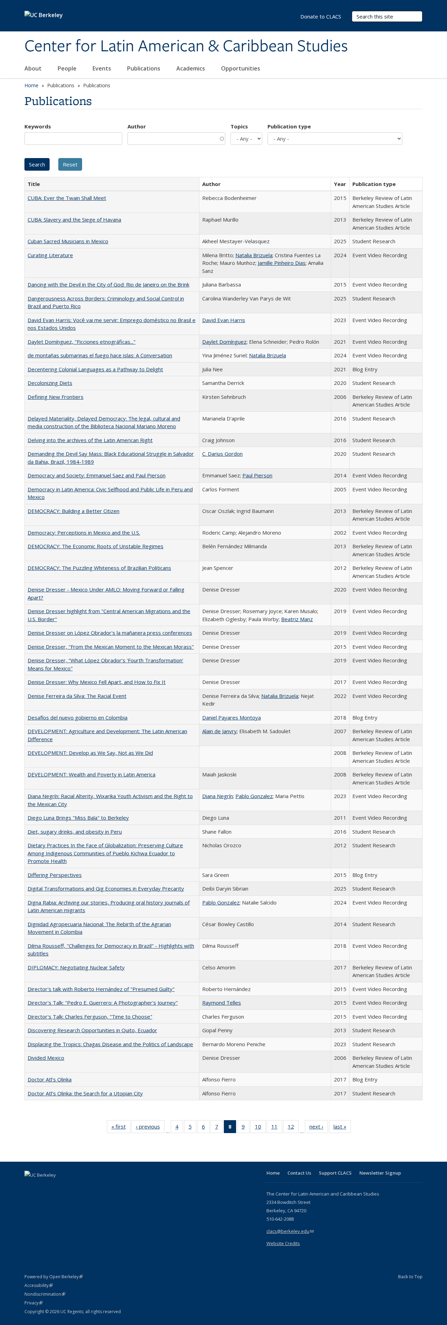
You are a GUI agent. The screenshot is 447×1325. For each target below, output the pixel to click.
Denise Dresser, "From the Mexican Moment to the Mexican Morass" (111, 646)
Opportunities (241, 68)
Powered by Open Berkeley (53, 1277)
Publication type (289, 126)
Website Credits (283, 1243)
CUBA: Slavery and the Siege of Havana (74, 219)
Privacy (33, 1303)
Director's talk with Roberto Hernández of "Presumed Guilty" (101, 988)
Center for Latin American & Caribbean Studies (186, 46)
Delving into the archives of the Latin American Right (90, 440)
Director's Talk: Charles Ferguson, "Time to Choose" (90, 1016)
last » (342, 1128)
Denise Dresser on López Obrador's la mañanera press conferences (110, 632)
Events (102, 68)
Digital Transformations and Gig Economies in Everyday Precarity (106, 888)
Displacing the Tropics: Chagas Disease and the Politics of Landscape (110, 1044)
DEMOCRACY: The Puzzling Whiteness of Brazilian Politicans (99, 567)
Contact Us (299, 1173)
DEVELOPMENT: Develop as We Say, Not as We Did (90, 752)
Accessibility (38, 1285)
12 (293, 1128)
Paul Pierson (257, 475)
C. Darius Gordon (222, 453)
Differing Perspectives (55, 874)
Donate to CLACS (320, 16)
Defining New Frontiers (55, 396)
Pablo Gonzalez (254, 795)
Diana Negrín (217, 795)
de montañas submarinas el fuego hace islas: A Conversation (100, 355)
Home (31, 85)
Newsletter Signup (380, 1173)
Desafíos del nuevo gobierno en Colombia (77, 717)
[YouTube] (58, 1187)
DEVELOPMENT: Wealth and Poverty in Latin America (91, 774)
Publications (144, 68)
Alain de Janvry (219, 731)
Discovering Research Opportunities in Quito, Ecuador (92, 1030)
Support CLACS (335, 1173)
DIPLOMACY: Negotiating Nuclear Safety (76, 967)
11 (276, 1128)
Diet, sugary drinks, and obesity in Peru (75, 831)
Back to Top (410, 1276)
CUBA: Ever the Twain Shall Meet (67, 197)
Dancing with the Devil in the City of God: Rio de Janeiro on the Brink (108, 284)
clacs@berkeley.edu (290, 1231)
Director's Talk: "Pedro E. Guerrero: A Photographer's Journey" (103, 1002)
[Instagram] (71, 1187)
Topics (239, 126)
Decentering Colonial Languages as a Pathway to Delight (95, 369)
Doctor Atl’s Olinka (50, 1079)
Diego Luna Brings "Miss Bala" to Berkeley (78, 817)
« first (120, 1128)
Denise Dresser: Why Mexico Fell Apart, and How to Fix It (97, 681)
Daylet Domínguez (224, 341)
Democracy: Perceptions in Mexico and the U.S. (84, 532)
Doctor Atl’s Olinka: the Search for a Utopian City (85, 1093)
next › (318, 1128)
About (33, 68)
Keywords (37, 126)
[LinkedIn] (44, 1187)
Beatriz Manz (297, 619)
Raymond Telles (221, 1002)
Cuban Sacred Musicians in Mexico (68, 241)
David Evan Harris (223, 320)
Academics (191, 68)
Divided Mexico (46, 1057)
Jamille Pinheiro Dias (282, 262)
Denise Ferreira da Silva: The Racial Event (77, 695)
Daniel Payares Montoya (231, 717)
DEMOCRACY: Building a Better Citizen (73, 510)
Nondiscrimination (44, 1294)
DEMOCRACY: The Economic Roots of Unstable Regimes (95, 546)
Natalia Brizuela (253, 255)
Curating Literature (50, 255)
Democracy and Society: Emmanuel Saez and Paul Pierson (97, 475)
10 (260, 1128)
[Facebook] (31, 1187)
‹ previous (150, 1128)
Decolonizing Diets (50, 382)
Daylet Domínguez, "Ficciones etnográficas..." (81, 341)
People (68, 68)
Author (136, 126)
